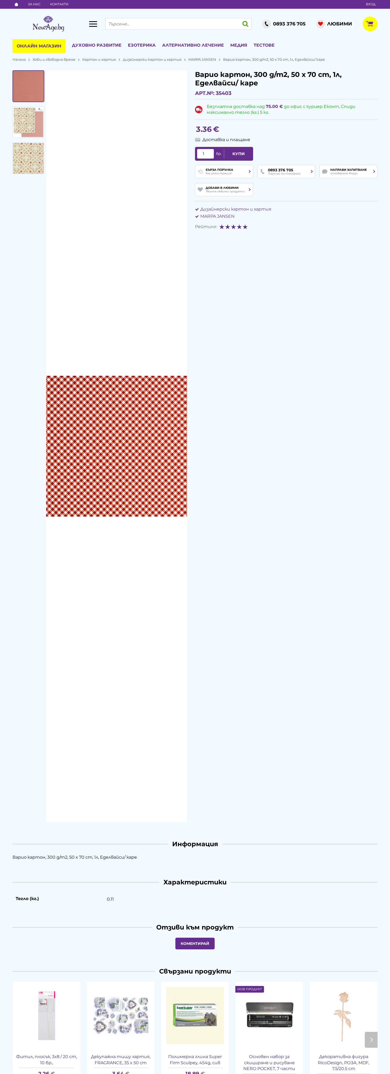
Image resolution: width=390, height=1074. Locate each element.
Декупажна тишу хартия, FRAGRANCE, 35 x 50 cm (120, 1059)
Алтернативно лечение (193, 45)
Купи (238, 153)
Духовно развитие (97, 45)
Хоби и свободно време (54, 59)
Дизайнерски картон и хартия (152, 59)
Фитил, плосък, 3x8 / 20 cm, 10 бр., (46, 1059)
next (371, 1040)
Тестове (264, 45)
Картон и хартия (99, 59)
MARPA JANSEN (202, 59)
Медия (238, 45)
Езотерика (142, 45)
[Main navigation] (93, 23)
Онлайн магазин (39, 46)
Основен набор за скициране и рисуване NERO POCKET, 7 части (269, 1062)
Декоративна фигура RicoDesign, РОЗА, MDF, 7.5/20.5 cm (343, 1062)
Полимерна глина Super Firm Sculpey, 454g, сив (195, 1059)
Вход (370, 4)
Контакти (59, 4)
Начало (19, 59)
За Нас (34, 4)
